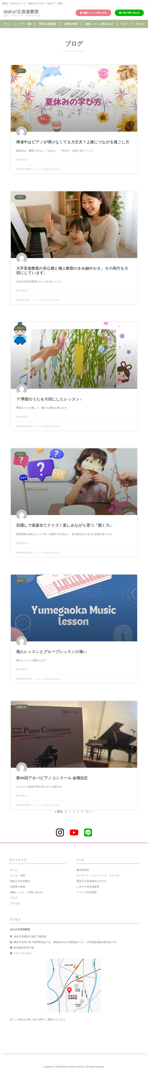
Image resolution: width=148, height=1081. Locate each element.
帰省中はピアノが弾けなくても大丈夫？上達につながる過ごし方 (72, 142)
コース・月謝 (24, 24)
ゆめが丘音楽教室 (21, 11)
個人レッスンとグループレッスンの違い (51, 651)
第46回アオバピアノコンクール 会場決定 (52, 778)
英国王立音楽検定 (47, 24)
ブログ (124, 24)
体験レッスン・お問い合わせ (99, 24)
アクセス (140, 24)
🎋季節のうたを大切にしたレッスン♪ (49, 399)
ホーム (7, 24)
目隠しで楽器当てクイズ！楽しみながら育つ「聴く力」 (64, 525)
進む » (89, 811)
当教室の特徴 (70, 24)
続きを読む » (22, 159)
